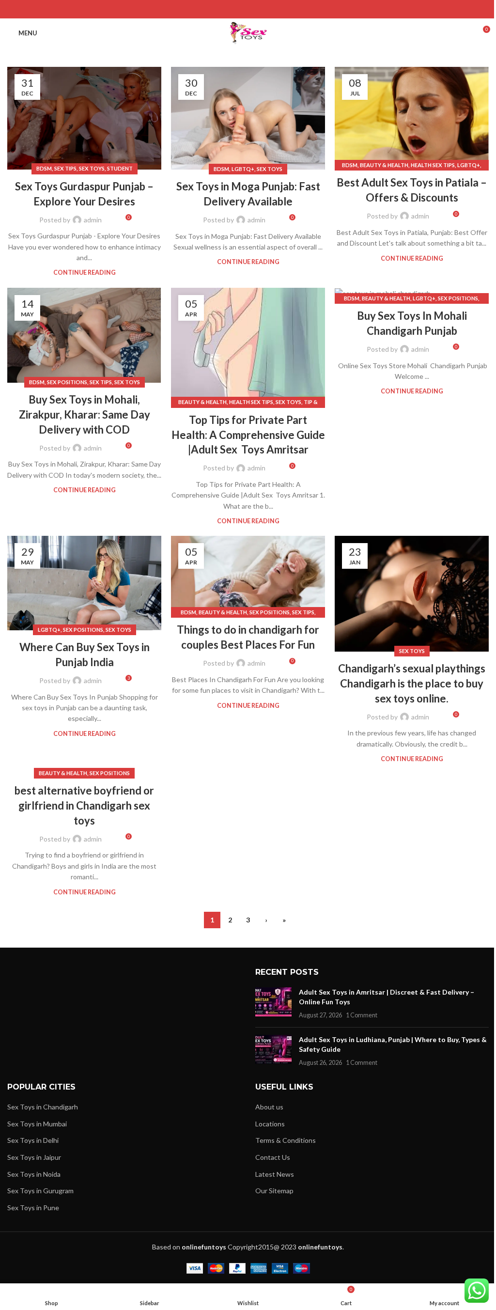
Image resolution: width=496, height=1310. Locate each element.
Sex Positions (67, 382)
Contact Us (272, 1157)
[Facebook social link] (223, 9)
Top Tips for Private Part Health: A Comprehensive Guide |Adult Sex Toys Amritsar (248, 434)
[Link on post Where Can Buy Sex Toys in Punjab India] (84, 583)
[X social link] (236, 9)
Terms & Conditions (285, 1140)
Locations (270, 1124)
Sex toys (92, 168)
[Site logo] (248, 32)
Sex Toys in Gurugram (40, 1190)
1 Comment (361, 1015)
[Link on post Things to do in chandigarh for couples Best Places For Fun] (248, 574)
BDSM (44, 168)
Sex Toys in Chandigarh (42, 1107)
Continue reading (84, 272)
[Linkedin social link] (260, 9)
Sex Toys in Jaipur (34, 1157)
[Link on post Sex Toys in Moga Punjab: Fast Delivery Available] (248, 118)
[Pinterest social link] (248, 9)
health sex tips (433, 165)
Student (120, 168)
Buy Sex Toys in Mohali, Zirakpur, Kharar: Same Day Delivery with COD (84, 414)
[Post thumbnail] (273, 1003)
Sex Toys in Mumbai (37, 1124)
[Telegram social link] (272, 9)
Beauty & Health (384, 165)
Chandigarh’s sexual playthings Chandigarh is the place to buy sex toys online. (411, 683)
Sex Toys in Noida (34, 1174)
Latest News (274, 1174)
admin (93, 220)
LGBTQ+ (243, 169)
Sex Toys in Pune (33, 1207)
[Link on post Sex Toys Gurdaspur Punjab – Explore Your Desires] (84, 118)
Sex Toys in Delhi (33, 1140)
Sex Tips (65, 168)
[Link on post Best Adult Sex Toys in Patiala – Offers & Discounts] (412, 116)
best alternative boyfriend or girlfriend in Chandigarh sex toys (84, 805)
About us (269, 1107)
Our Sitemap (274, 1190)
